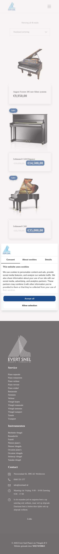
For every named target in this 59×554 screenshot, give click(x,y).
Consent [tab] (10, 259)
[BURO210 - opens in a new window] (45, 249)
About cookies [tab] (29, 259)
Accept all (29, 298)
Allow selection (29, 305)
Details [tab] (48, 259)
